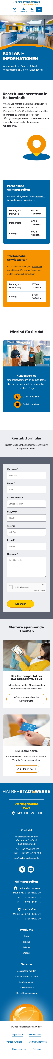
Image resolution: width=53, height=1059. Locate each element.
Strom (26, 936)
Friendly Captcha (39, 590)
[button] (39, 9)
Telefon (11, 526)
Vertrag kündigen (14, 1042)
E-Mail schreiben (31, 404)
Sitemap (37, 1049)
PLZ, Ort (12, 512)
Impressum (17, 1035)
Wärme (26, 947)
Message (12, 554)
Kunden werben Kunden (26, 976)
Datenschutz (35, 1035)
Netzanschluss (26, 987)
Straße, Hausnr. (16, 497)
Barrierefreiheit (19, 1049)
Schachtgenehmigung (26, 993)
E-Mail (11, 540)
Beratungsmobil (26, 982)
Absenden (20, 603)
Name (11, 483)
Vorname (12, 469)
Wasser (26, 953)
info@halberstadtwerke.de (26, 858)
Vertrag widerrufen (38, 1042)
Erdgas (26, 942)
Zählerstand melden (26, 971)
